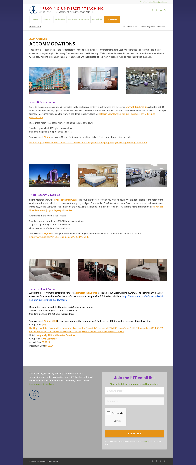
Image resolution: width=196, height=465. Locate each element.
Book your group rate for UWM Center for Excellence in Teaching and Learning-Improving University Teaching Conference (88, 142)
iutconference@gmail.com (158, 2)
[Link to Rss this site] (165, 10)
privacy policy (148, 441)
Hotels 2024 (35, 26)
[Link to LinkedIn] (161, 10)
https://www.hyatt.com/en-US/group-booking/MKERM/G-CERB (59, 237)
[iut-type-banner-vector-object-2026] (67, 10)
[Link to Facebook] (157, 10)
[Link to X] (153, 10)
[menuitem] (35, 19)
